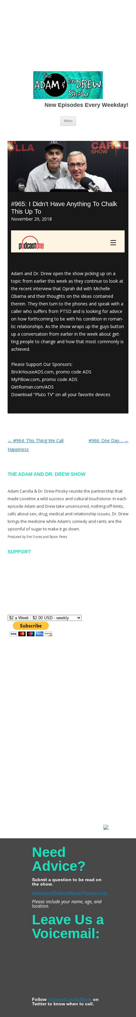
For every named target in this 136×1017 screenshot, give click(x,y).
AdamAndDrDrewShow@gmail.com (69, 892)
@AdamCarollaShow (70, 999)
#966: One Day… (108, 440)
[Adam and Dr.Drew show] (68, 86)
